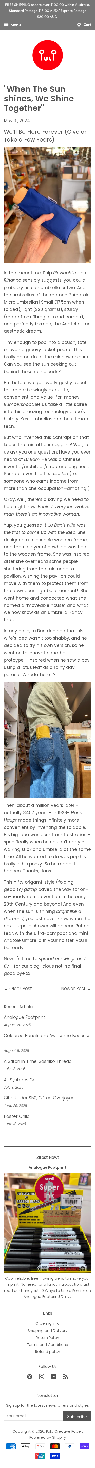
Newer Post (73, 988)
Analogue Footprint (24, 1017)
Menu (15, 24)
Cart (87, 24)
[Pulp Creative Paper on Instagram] (41, 1377)
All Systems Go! (20, 1080)
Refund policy (47, 1351)
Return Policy (47, 1337)
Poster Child (17, 1116)
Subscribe (77, 1416)
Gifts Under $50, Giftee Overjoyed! (40, 1098)
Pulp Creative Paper (64, 1431)
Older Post (20, 988)
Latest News (47, 1157)
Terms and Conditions (47, 1344)
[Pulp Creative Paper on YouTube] (53, 1377)
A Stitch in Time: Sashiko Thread (38, 1061)
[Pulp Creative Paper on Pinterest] (29, 1377)
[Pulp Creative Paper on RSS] (65, 1377)
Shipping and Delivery (47, 1330)
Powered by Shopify (47, 1437)
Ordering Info (47, 1323)
